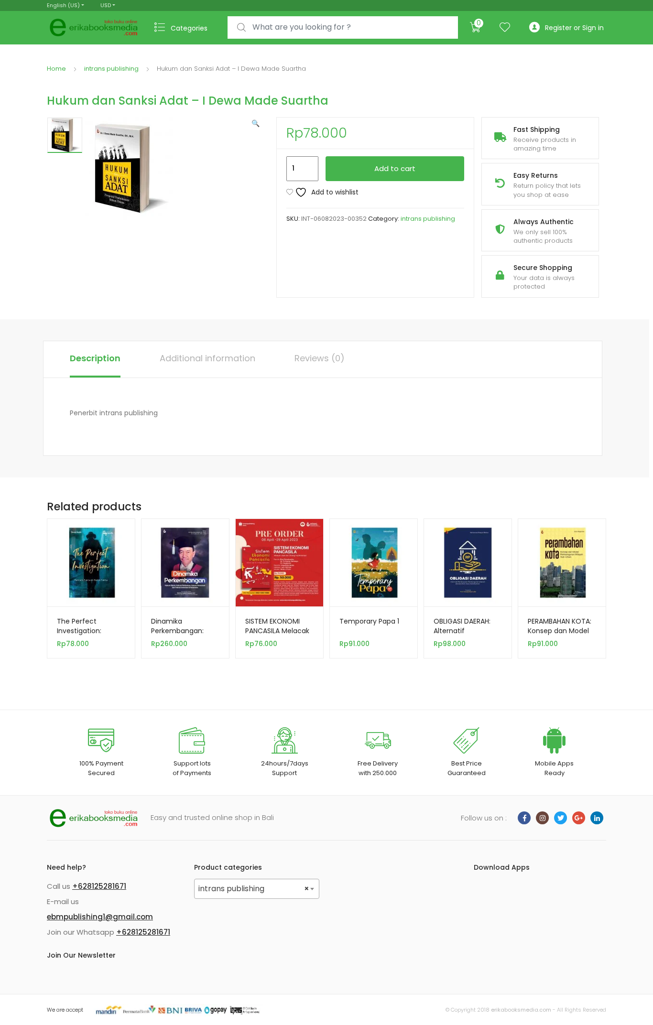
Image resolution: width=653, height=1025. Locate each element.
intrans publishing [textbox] (254, 888)
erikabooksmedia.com (521, 1010)
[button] (255, 123)
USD (105, 5)
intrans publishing (111, 68)
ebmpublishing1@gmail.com (100, 917)
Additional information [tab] (207, 358)
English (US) (63, 5)
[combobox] (343, 27)
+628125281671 (99, 886)
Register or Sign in (574, 27)
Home (56, 68)
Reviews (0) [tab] (319, 358)
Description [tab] (95, 358)
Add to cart (394, 168)
